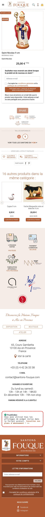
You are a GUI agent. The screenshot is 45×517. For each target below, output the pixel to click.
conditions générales (26, 83)
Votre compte (22, 461)
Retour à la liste (5, 12)
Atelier (22, 332)
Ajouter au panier (11, 219)
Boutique (33, 327)
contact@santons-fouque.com (22, 377)
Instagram (24, 511)
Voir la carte (24, 356)
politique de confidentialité (18, 86)
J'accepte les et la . (23, 84)
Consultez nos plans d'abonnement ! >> (22, 422)
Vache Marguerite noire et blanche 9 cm (33, 207)
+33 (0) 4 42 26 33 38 (22, 367)
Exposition (11, 327)
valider (38, 481)
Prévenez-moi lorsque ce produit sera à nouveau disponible (22, 89)
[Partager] (25, 163)
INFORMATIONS (22, 455)
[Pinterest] (29, 163)
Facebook (24, 507)
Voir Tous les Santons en (22, 143)
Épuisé (22, 110)
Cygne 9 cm (11, 206)
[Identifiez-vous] (38, 5)
